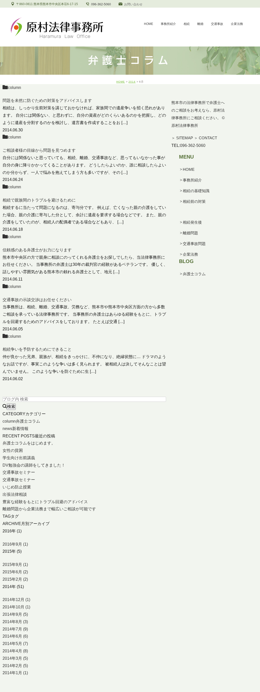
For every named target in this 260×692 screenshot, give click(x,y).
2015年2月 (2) (15, 579)
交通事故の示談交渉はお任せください (37, 300)
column (14, 87)
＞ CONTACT (205, 138)
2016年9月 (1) (15, 544)
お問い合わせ (133, 4)
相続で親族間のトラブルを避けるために (39, 200)
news (15, 428)
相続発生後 (192, 222)
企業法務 (190, 254)
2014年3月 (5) (15, 658)
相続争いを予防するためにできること (37, 349)
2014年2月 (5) (15, 666)
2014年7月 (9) (15, 629)
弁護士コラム (194, 274)
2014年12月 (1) (16, 599)
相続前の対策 (194, 201)
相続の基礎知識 (196, 191)
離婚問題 (190, 233)
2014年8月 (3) (15, 622)
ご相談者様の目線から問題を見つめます (39, 150)
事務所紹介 (192, 180)
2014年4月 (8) (15, 651)
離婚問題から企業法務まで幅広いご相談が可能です (49, 509)
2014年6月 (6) (15, 636)
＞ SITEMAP (182, 138)
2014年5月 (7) (15, 643)
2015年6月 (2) (15, 572)
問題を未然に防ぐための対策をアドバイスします (47, 100)
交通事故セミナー (19, 472)
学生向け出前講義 (19, 458)
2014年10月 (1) (16, 607)
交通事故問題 (194, 243)
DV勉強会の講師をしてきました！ (34, 465)
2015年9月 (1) (15, 564)
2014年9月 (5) (15, 614)
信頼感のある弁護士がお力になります (37, 250)
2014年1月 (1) (15, 673)
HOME (120, 81)
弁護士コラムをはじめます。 (29, 443)
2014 (132, 81)
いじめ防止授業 (17, 487)
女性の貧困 (13, 450)
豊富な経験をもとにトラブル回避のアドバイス (45, 502)
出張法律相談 (15, 494)
